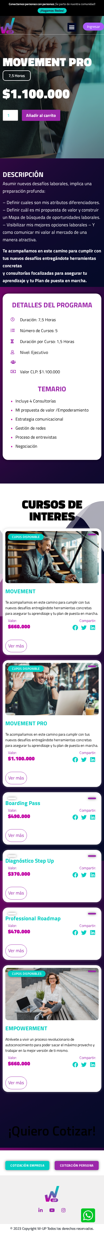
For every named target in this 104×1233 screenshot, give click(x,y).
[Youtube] (52, 1210)
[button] (71, 27)
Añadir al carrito (41, 115)
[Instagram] (63, 1210)
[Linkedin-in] (40, 1210)
